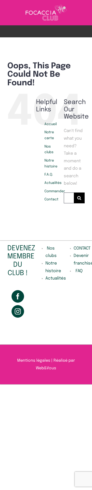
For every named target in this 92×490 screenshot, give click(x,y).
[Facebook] (18, 296)
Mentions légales (33, 360)
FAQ (79, 271)
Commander (54, 191)
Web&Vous (46, 368)
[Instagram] (18, 311)
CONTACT (82, 248)
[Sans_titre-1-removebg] (46, 6)
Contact (51, 199)
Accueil (50, 124)
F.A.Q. (48, 174)
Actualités (53, 183)
